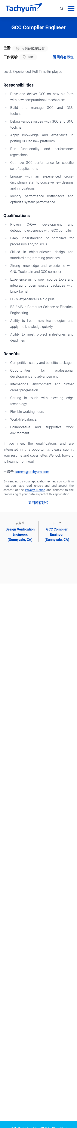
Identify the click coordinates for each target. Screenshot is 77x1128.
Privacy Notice (35, 490)
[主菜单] (71, 8)
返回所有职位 (63, 57)
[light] (65, 23)
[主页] (24, 8)
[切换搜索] (61, 8)
